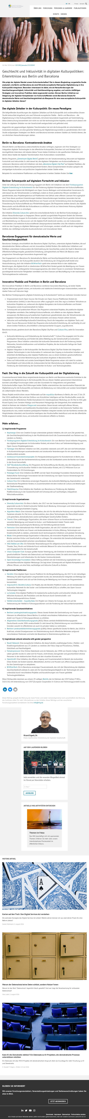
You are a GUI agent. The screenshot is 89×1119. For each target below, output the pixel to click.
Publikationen (80, 8)
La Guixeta (11, 593)
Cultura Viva (62, 329)
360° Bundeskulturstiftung (17, 465)
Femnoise (11, 527)
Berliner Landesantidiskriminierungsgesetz (24, 628)
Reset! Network (13, 643)
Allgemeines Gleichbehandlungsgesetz (22, 620)
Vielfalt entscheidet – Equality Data (21, 601)
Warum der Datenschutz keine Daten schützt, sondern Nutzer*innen (30, 984)
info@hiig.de (38, 702)
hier (71, 173)
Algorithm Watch (13, 511)
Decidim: (10, 574)
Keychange (11, 432)
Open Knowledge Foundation (18, 560)
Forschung (47, 8)
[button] (5, 689)
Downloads (49, 1114)
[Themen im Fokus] (44, 819)
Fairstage (10, 449)
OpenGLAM (11, 659)
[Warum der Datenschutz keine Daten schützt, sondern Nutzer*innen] (44, 956)
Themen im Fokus (36, 832)
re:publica (50, 394)
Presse (76, 4)
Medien (64, 14)
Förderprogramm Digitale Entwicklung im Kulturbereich (29, 440)
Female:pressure (13, 651)
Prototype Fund (13, 473)
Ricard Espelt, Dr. (31, 735)
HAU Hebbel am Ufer (15, 543)
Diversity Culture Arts (21, 213)
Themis (10, 519)
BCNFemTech (36, 263)
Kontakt (82, 4)
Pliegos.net (31, 405)
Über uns (37, 8)
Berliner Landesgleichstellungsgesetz (22, 612)
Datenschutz (66, 1114)
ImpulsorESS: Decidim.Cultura (19, 585)
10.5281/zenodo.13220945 (25, 65)
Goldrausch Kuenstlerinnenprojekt (20, 457)
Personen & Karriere (63, 8)
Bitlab (9, 535)
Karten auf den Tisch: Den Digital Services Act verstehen (25, 914)
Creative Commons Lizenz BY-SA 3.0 (74, 1117)
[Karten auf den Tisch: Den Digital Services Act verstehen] (44, 886)
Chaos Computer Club (15, 551)
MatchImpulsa (12, 489)
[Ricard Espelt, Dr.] (44, 721)
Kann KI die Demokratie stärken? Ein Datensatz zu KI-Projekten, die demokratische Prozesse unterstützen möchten (41, 1056)
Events (56, 14)
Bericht (45, 679)
